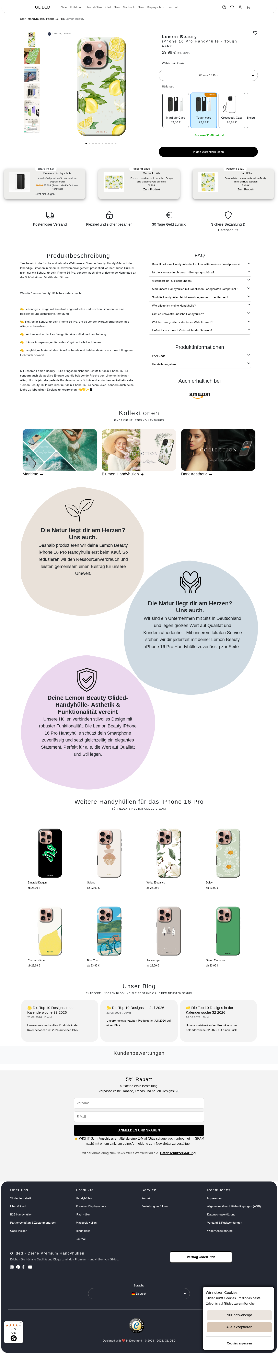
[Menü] (20, 1323)
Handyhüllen (94, 7)
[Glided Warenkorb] (248, 8)
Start (23, 18)
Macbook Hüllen (133, 7)
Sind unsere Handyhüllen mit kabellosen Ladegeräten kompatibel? (195, 288)
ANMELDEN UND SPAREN (139, 1130)
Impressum (214, 1198)
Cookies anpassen (239, 1343)
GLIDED (42, 7)
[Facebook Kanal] (24, 1267)
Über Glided (18, 1206)
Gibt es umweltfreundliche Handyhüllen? (178, 314)
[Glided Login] (240, 8)
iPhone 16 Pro (55, 18)
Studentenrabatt (20, 1198)
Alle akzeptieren (239, 1327)
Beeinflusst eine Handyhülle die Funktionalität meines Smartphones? (196, 264)
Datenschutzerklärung (178, 1153)
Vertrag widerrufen (201, 1257)
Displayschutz (156, 7)
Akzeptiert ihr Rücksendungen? (172, 280)
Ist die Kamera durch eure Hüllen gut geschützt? (183, 272)
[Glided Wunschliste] (224, 8)
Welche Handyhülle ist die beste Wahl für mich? (182, 322)
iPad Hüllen (112, 7)
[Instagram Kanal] (12, 1267)
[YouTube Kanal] (30, 1267)
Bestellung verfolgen (154, 1206)
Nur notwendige (239, 1315)
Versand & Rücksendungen (224, 1222)
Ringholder (83, 1230)
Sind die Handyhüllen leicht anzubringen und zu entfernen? (190, 297)
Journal (172, 7)
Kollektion (76, 7)
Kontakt (146, 1198)
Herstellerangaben (164, 364)
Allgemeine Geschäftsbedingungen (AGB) (234, 1206)
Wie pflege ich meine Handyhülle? (174, 305)
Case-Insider (18, 1230)
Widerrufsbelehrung (220, 1230)
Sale (64, 7)
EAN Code (158, 355)
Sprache (139, 1285)
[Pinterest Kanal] (18, 1267)
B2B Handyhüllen (21, 1214)
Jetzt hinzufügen (45, 193)
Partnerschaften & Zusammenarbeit (33, 1222)
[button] (86, 143)
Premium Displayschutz (91, 1206)
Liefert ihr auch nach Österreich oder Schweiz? (182, 330)
